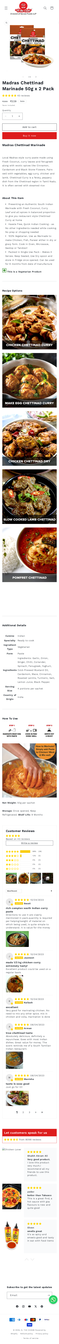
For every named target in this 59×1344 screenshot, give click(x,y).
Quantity (6, 110)
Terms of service (31, 1338)
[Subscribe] (48, 1295)
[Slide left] (23, 77)
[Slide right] (36, 77)
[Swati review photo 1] (17, 939)
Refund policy (26, 1334)
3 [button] (29, 1112)
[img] (22, 899)
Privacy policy (42, 1334)
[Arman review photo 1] (14, 1060)
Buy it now (29, 135)
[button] (6, 8)
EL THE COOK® (28, 1330)
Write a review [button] (29, 843)
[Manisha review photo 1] (17, 1098)
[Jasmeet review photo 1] (14, 983)
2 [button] (23, 1112)
